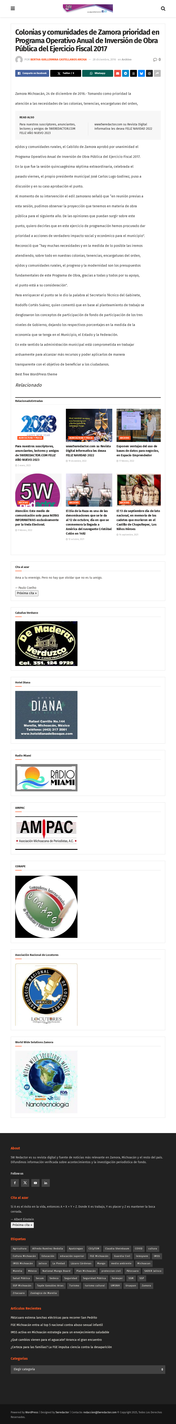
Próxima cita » (27, 593)
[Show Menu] (13, 8)
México (32, 1271)
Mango (101, 1263)
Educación (48, 1256)
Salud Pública (21, 1278)
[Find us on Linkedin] (46, 1183)
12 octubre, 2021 (76, 539)
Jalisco (43, 1263)
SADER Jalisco (152, 1271)
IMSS (157, 1256)
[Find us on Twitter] (25, 1183)
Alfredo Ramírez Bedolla (47, 1248)
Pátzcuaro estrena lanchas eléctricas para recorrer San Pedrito (54, 1317)
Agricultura (20, 1248)
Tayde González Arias (50, 1285)
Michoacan (143, 1263)
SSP (142, 1278)
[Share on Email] (117, 73)
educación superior (72, 1256)
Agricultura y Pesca (30, 438)
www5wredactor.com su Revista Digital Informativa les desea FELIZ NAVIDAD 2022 (88, 450)
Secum (40, 1278)
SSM (131, 1278)
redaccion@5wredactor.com (100, 1412)
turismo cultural (95, 1285)
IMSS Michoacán (23, 1263)
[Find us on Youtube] (35, 1183)
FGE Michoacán (99, 1256)
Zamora (146, 1285)
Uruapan (131, 1285)
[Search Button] (163, 8)
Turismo (74, 1285)
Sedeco (54, 1278)
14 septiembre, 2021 (128, 535)
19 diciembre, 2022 (77, 461)
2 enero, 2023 (24, 465)
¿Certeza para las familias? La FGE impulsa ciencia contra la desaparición (61, 1347)
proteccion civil (111, 1271)
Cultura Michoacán (24, 1256)
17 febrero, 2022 (126, 461)
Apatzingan (76, 1248)
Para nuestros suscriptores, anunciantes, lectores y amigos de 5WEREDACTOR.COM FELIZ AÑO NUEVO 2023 (47, 129)
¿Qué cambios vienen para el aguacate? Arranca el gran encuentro (56, 1340)
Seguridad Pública (94, 1278)
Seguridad (70, 1278)
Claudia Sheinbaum (117, 1248)
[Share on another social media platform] (157, 73)
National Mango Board (56, 1271)
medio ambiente (121, 1263)
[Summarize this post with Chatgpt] (149, 73)
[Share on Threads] (133, 73)
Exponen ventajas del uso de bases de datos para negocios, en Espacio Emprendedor (138, 450)
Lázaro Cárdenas (81, 1263)
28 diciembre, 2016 (104, 59)
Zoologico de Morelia (43, 1293)
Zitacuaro (19, 1293)
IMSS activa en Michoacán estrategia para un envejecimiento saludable (60, 1332)
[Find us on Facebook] (15, 1183)
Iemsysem (142, 1256)
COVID (139, 1248)
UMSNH (115, 1285)
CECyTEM (94, 1248)
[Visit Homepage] (88, 8)
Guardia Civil (122, 1256)
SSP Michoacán (22, 1285)
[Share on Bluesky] (141, 73)
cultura (152, 1248)
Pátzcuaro (133, 1271)
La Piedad (59, 1263)
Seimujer (117, 1278)
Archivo (127, 59)
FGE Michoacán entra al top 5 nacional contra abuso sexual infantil (57, 1325)
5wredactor (62, 1412)
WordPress (31, 1412)
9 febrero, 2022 (24, 530)
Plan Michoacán (86, 1271)
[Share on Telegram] (125, 73)
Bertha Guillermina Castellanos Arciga (58, 59)
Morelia (17, 1271)
